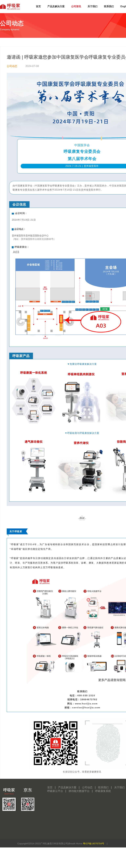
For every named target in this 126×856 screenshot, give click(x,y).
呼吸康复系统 (103, 791)
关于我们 (92, 6)
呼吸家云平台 (55, 791)
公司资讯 (76, 6)
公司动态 (12, 66)
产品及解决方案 (56, 6)
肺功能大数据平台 (79, 791)
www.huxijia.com (86, 703)
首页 (38, 6)
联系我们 (109, 6)
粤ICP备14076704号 (93, 843)
